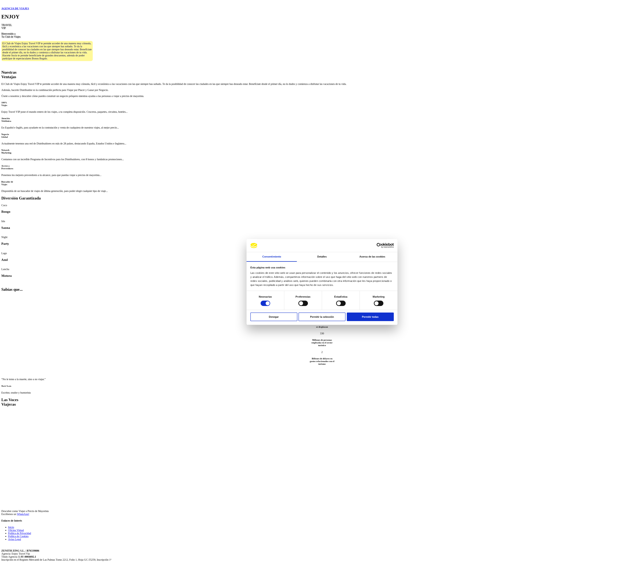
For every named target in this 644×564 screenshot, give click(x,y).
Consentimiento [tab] (271, 256)
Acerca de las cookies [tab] (372, 256)
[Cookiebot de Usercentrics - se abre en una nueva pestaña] (379, 245)
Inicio (11, 527)
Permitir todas (370, 316)
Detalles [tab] (322, 256)
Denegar (274, 316)
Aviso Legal (14, 539)
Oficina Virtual (16, 530)
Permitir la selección (322, 316)
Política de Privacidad (19, 533)
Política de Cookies (18, 536)
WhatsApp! (23, 514)
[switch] (303, 303)
